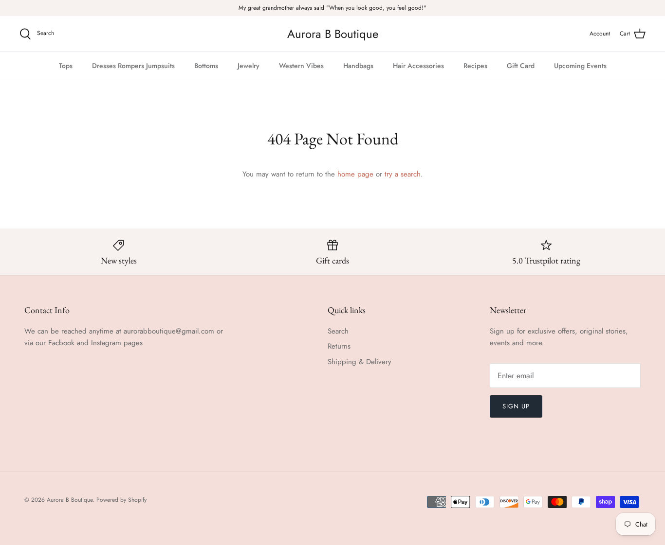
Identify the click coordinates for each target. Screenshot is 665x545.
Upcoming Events (580, 65)
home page (355, 174)
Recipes (475, 65)
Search (338, 331)
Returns (339, 346)
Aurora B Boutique (69, 499)
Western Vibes (301, 65)
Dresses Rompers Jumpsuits (133, 65)
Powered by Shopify (121, 499)
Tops (66, 65)
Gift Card (521, 65)
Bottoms (206, 65)
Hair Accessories (418, 65)
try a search (403, 174)
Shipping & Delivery (359, 361)
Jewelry (248, 65)
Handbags (358, 65)
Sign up (516, 406)
